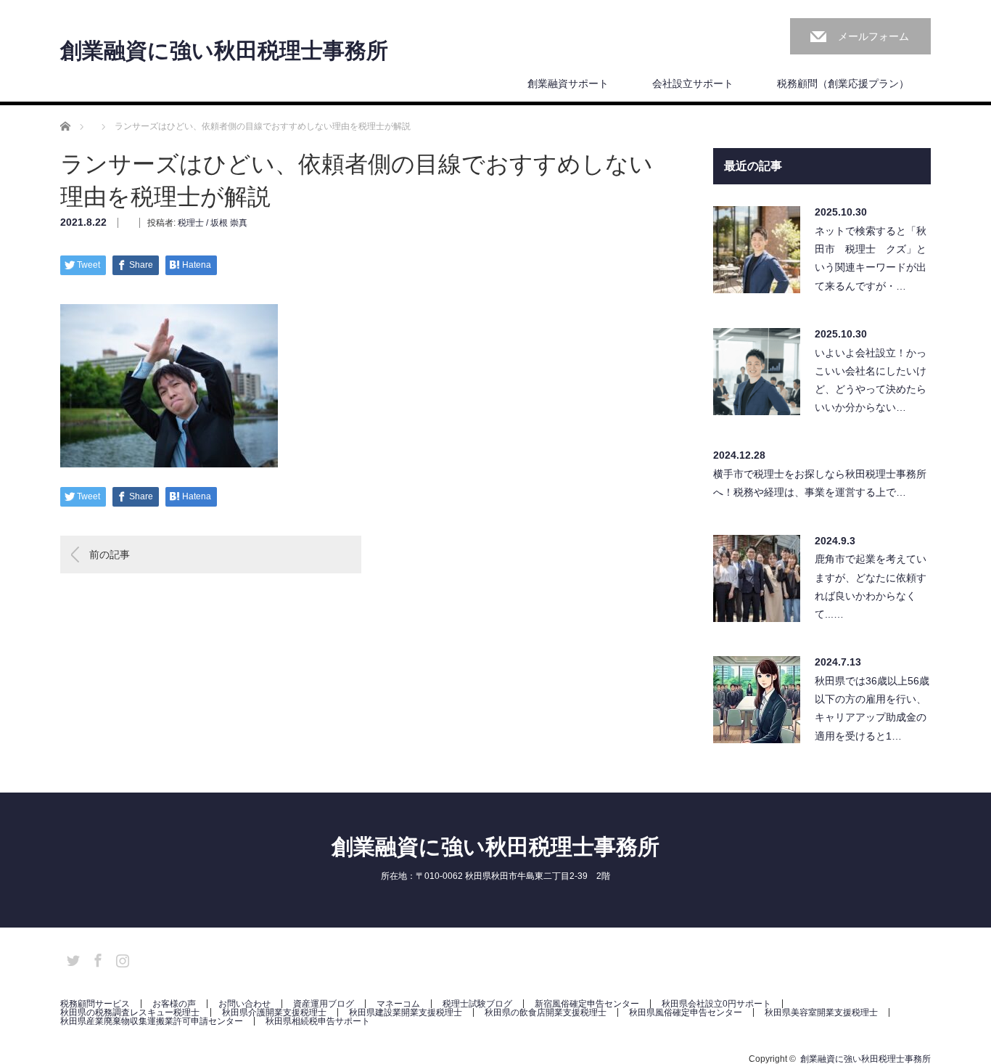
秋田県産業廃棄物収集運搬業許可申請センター (151, 1021)
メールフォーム (873, 36)
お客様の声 (174, 1003)
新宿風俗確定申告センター (587, 1003)
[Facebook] (96, 958)
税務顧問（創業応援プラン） (843, 83)
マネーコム (398, 1003)
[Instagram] (120, 958)
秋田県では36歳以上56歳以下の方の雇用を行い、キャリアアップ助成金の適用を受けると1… (872, 708)
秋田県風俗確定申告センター (685, 1012)
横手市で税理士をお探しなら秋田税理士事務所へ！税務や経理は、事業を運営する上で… (819, 483)
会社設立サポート (692, 83)
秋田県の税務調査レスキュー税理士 (130, 1012)
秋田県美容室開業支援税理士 (821, 1012)
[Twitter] (71, 958)
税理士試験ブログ (477, 1003)
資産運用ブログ (323, 1003)
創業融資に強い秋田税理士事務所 (224, 51)
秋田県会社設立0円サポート (716, 1003)
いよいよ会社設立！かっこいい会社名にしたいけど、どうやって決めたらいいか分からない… (870, 380)
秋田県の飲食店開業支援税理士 (545, 1012)
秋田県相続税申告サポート (318, 1021)
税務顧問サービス (95, 1003)
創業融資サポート (568, 83)
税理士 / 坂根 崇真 (212, 223)
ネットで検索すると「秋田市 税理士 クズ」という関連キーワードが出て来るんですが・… (870, 258)
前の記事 (109, 554)
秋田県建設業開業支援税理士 (405, 1012)
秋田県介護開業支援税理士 (274, 1012)
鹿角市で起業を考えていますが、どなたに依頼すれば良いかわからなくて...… (870, 586)
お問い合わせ (244, 1003)
